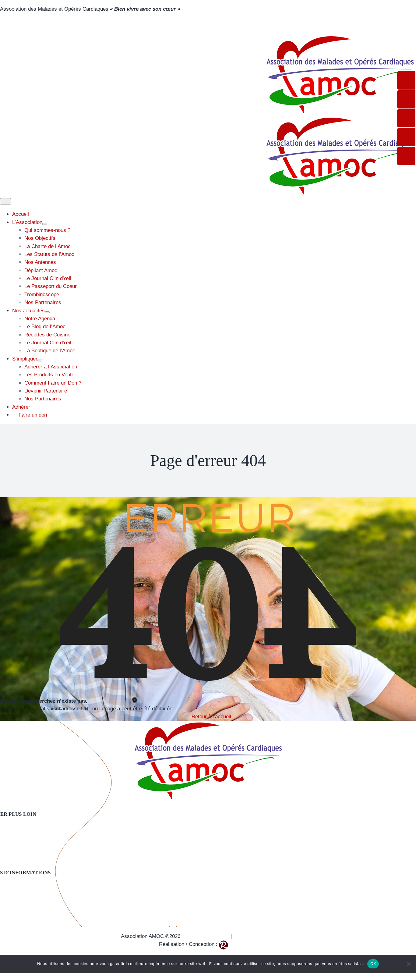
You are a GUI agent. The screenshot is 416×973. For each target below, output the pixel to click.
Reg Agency (243, 944)
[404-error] (208, 724)
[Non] (408, 964)
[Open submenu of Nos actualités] (47, 312)
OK (373, 963)
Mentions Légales (207, 936)
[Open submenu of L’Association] (44, 224)
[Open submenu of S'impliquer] (39, 360)
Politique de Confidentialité (265, 936)
